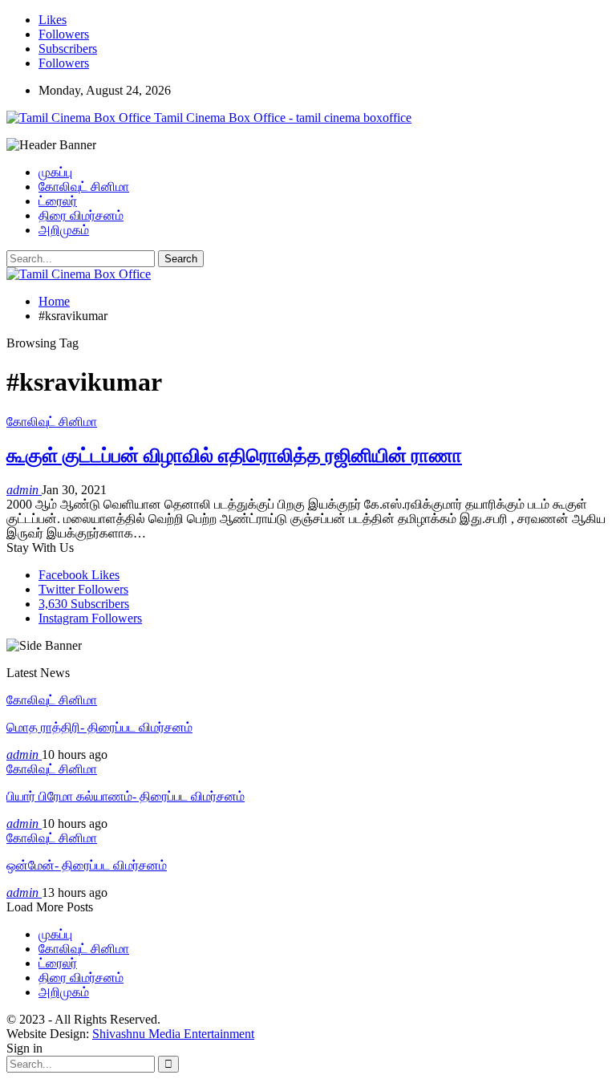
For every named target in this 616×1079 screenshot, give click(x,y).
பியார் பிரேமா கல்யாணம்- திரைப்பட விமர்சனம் (125, 796)
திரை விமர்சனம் (81, 215)
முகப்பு (55, 172)
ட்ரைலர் (57, 201)
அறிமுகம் (63, 230)
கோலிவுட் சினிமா (83, 186)
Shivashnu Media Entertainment (173, 1033)
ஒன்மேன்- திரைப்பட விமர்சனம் (86, 865)
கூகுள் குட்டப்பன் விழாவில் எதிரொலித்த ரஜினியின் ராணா (234, 455)
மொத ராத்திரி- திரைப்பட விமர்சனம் (99, 727)
